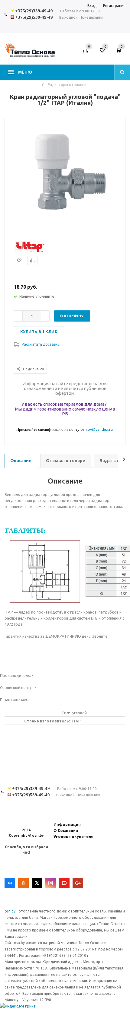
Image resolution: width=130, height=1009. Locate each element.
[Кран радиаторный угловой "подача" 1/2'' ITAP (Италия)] (65, 226)
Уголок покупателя (73, 836)
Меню (25, 72)
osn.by (10, 911)
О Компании (66, 830)
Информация (67, 824)
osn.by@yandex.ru (96, 429)
